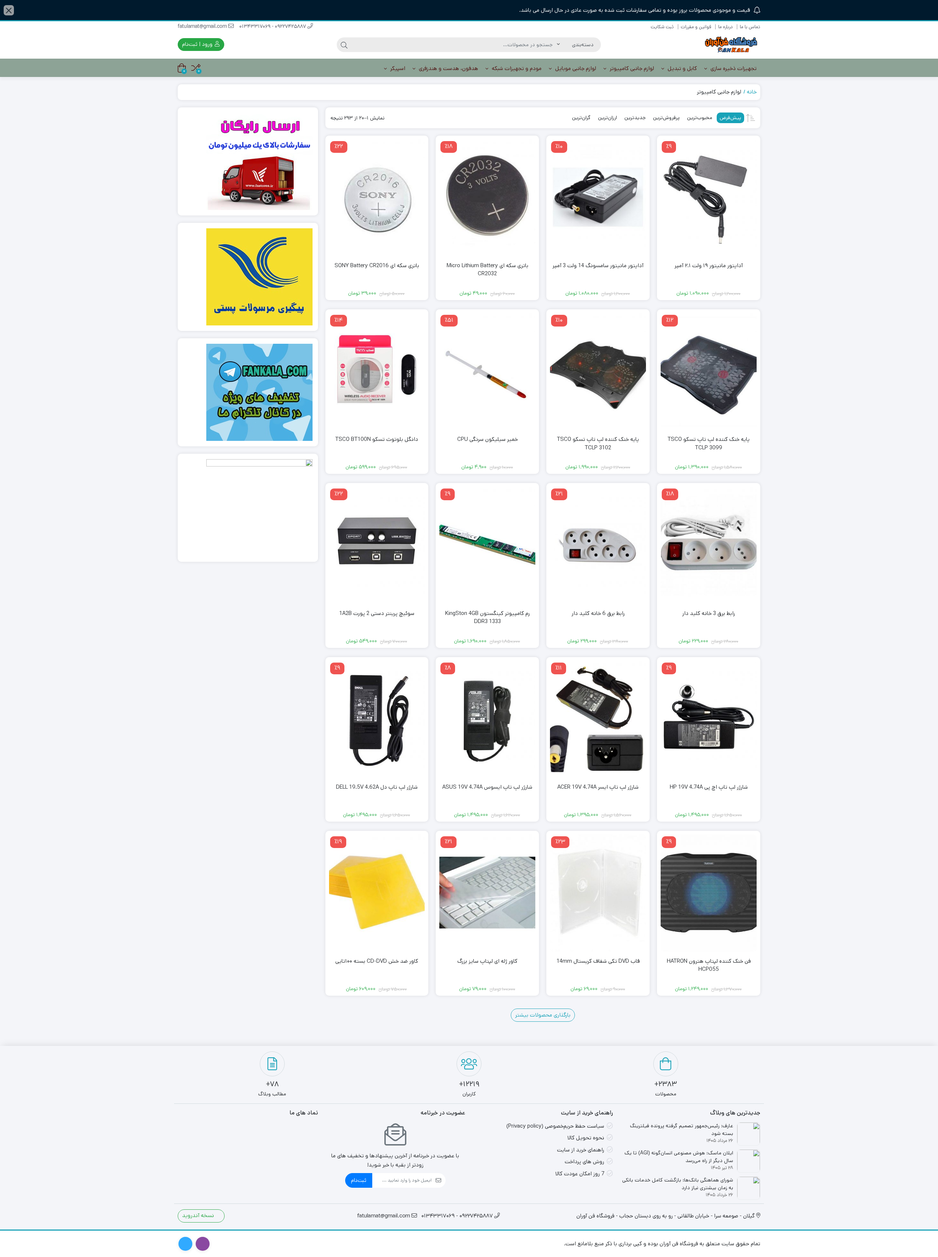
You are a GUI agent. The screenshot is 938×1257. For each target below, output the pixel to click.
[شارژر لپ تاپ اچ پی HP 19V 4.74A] (709, 719)
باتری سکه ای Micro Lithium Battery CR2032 (487, 270)
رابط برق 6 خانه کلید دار (598, 613)
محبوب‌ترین (699, 117)
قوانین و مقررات (696, 26)
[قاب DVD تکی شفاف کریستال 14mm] (598, 892)
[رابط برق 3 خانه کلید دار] (709, 545)
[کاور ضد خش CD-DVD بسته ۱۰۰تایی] (377, 892)
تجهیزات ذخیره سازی (733, 68)
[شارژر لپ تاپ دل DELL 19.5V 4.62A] (377, 719)
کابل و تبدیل (681, 68)
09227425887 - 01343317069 (273, 27)
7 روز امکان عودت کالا (579, 1173)
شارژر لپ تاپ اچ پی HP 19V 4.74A (709, 787)
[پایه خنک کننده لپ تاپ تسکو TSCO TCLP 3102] (598, 371)
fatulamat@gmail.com (203, 27)
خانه (752, 92)
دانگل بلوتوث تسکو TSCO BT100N (376, 439)
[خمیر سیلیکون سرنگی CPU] (487, 371)
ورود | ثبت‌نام (198, 44)
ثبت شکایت (662, 26)
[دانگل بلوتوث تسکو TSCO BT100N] (377, 371)
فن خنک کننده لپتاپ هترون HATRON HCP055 (709, 965)
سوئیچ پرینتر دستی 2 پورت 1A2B (376, 613)
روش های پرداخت (584, 1161)
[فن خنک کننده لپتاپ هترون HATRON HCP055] (709, 892)
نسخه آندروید (198, 1215)
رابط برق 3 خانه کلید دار (708, 613)
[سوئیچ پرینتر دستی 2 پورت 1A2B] (377, 545)
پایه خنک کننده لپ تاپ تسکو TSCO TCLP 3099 (709, 443)
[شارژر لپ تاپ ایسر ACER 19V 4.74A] (598, 719)
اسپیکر (397, 68)
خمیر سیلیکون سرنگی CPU (487, 439)
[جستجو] (344, 44)
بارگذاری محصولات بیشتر (542, 1015)
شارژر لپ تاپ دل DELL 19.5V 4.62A (377, 787)
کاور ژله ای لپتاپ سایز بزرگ (487, 961)
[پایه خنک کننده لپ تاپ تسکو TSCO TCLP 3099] (709, 371)
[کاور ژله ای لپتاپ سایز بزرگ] (487, 892)
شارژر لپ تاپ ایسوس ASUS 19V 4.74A (487, 787)
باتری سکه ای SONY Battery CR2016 (377, 265)
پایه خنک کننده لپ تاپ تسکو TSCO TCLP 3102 (598, 443)
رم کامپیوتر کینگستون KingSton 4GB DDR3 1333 (487, 617)
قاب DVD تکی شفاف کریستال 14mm (598, 961)
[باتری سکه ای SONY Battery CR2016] (377, 197)
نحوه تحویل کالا (585, 1138)
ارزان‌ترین (607, 117)
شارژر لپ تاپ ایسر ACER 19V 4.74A (598, 787)
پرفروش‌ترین (666, 117)
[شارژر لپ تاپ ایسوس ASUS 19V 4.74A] (487, 719)
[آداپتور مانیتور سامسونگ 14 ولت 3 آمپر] (598, 197)
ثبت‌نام (358, 1180)
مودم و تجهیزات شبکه (516, 68)
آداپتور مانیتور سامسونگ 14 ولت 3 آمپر (598, 265)
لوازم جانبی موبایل (575, 68)
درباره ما (725, 26)
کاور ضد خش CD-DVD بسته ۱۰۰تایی (376, 961)
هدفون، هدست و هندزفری (447, 68)
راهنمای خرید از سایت (580, 1150)
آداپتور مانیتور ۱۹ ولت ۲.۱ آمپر (709, 265)
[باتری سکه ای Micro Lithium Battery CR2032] (487, 197)
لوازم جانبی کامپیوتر (631, 68)
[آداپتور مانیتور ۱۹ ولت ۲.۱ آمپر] (709, 197)
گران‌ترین (581, 117)
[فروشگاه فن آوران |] (731, 44)
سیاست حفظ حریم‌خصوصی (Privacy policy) (555, 1126)
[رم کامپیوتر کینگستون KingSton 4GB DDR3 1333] (487, 545)
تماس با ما (750, 26)
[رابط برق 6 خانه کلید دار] (598, 545)
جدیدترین (635, 117)
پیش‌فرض (730, 117)
